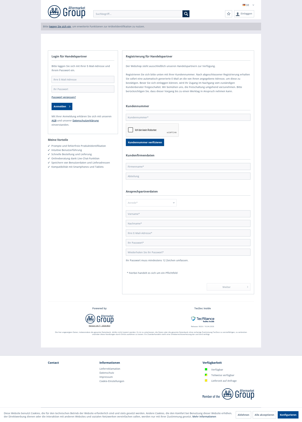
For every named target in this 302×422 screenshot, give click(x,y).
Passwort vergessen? (64, 97)
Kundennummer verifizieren (145, 142)
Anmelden (60, 106)
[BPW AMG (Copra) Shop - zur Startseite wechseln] (66, 12)
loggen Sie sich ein (60, 26)
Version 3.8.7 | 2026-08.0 (99, 325)
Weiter (226, 287)
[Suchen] (185, 13)
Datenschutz (106, 372)
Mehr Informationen (204, 416)
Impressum (106, 377)
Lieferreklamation (109, 368)
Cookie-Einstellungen (111, 381)
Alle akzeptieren (264, 414)
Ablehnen (243, 414)
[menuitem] (141, 13)
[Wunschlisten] (228, 13)
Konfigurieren (288, 414)
